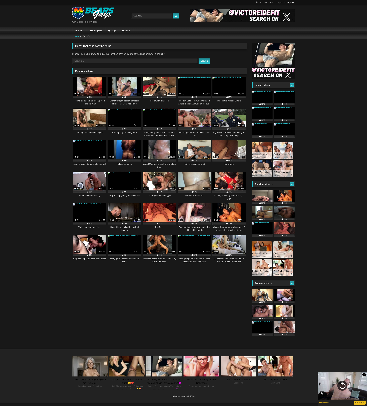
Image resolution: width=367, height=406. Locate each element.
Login (279, 2)
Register (290, 2)
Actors (127, 31)
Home (81, 31)
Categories (97, 31)
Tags (113, 31)
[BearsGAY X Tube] (93, 13)
